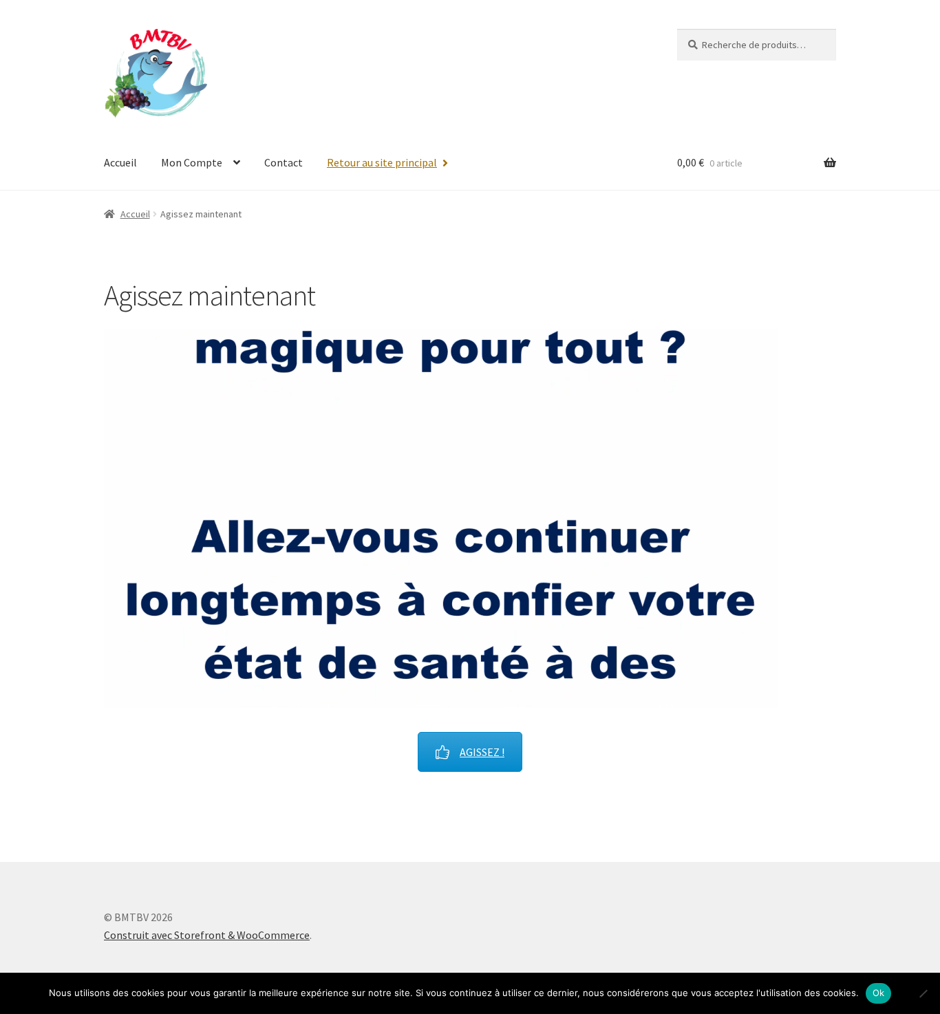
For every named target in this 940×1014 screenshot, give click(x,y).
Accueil (120, 162)
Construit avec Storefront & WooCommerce (207, 935)
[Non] (923, 993)
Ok (879, 992)
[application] (441, 518)
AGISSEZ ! (482, 752)
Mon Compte (191, 162)
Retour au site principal (382, 162)
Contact (283, 162)
